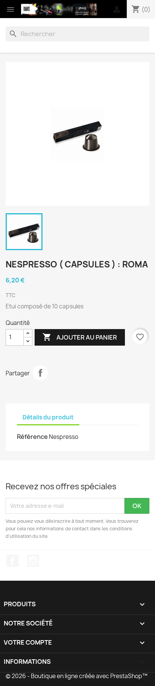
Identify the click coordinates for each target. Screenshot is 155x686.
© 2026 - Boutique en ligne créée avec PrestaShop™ (76, 676)
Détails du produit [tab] (48, 417)
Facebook (12, 561)
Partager (40, 372)
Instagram (33, 561)
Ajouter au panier (80, 336)
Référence (32, 436)
